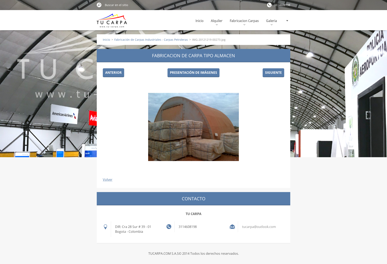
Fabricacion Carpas (244, 21)
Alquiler (217, 21)
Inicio (200, 21)
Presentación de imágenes (193, 72)
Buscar (99, 4)
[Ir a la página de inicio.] (112, 23)
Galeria (271, 21)
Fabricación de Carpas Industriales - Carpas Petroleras (151, 40)
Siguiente (273, 72)
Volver (107, 179)
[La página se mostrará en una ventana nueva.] (193, 127)
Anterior (113, 72)
